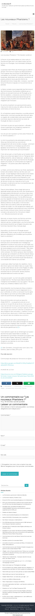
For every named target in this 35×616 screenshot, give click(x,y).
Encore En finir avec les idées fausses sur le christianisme (17, 500)
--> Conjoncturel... (17, 386)
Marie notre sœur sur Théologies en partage (14, 565)
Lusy (12, 51)
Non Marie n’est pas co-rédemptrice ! (12, 520)
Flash (7, 607)
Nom (3, 436)
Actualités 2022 (10, 388)
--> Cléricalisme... (7, 386)
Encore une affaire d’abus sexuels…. (12, 579)
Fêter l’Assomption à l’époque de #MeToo (14, 581)
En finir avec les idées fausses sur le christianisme (15, 515)
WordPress (26, 607)
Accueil (7, 609)
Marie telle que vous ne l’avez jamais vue (13, 574)
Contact (22, 609)
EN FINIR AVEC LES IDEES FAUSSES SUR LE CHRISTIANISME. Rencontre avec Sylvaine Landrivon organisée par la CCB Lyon (16, 508)
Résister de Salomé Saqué (10, 512)
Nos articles (29, 609)
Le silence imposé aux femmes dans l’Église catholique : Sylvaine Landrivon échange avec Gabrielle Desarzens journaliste (17, 592)
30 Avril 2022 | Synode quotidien (15, 402)
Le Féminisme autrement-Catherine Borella (14, 495)
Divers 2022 (18, 388)
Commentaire (5, 415)
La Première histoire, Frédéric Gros (12, 497)
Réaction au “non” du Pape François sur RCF (14, 588)
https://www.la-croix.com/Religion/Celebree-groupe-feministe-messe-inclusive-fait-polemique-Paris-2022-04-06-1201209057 (17, 376)
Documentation (14, 609)
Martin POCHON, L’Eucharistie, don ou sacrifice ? (15, 517)
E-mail (3, 445)
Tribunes (14, 23)
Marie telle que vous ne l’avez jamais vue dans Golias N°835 (18, 571)
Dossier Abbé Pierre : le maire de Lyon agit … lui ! (16, 576)
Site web (3, 455)
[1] (18, 327)
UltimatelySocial (17, 615)
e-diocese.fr (6, 4)
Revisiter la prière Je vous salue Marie (13, 540)
